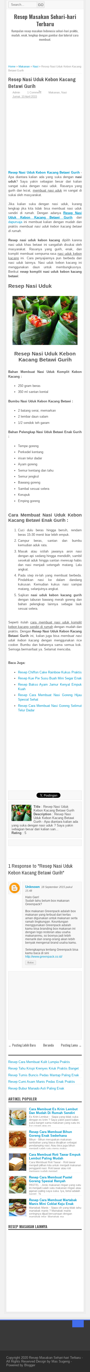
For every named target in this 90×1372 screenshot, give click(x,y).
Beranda (48, 1045)
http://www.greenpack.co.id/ (43, 956)
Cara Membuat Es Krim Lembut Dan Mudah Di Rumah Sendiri (53, 1111)
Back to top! (78, 1323)
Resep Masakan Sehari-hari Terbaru (45, 20)
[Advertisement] (49, 50)
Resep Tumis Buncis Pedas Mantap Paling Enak (43, 1075)
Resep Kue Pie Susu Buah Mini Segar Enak (50, 678)
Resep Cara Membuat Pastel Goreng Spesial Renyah (50, 1179)
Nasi (64, 92)
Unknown (32, 887)
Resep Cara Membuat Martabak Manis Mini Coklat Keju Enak (53, 1202)
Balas (31, 962)
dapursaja (15, 222)
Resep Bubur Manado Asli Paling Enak (36, 1088)
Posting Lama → (71, 1045)
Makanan (54, 92)
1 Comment (34, 92)
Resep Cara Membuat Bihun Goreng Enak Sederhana (50, 1133)
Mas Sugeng (61, 1361)
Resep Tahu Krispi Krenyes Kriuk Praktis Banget (43, 1068)
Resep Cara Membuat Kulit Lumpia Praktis (39, 1062)
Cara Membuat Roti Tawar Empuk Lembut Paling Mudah (54, 1156)
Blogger (29, 1365)
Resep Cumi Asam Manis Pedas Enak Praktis (41, 1082)
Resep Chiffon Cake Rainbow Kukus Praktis (50, 672)
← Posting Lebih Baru (22, 1045)
